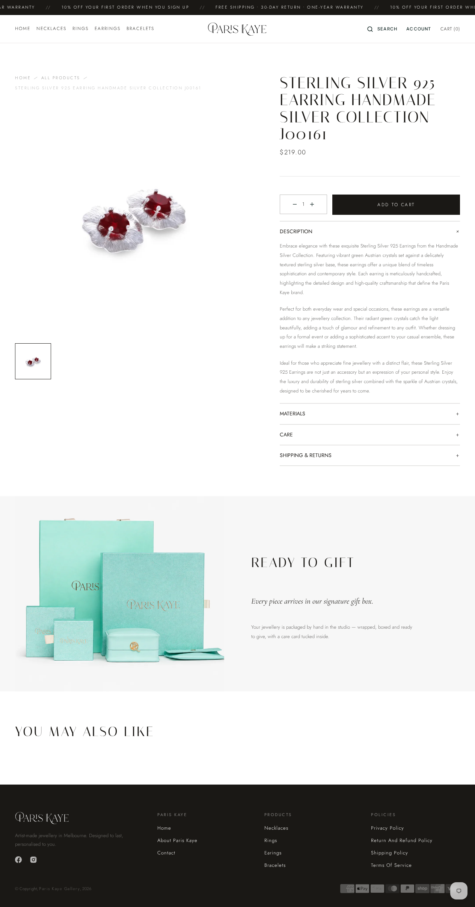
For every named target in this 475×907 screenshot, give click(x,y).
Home (23, 78)
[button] (382, 29)
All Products (60, 78)
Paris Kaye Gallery (59, 889)
